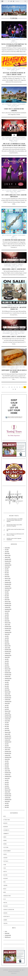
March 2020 (7, 689)
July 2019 (7, 705)
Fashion (5, 857)
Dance (4, 837)
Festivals (5, 861)
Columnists (14, 264)
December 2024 (8, 582)
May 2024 (7, 595)
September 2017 (8, 741)
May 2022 (7, 639)
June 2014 (7, 805)
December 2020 (8, 672)
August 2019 (7, 703)
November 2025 (8, 561)
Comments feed (8, 935)
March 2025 (7, 576)
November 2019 (8, 697)
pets (4, 899)
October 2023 (7, 607)
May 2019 (7, 707)
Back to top (13, 973)
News (24, 39)
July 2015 (7, 780)
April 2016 (7, 766)
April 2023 (7, 618)
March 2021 (7, 666)
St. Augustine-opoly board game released (14, 240)
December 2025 (8, 559)
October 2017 (7, 739)
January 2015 (7, 791)
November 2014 (8, 795)
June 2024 (7, 593)
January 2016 (7, 770)
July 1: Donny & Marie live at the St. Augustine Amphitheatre (14, 195)
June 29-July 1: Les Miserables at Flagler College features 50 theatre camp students (14, 144)
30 (11, 387)
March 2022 (7, 643)
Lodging (5, 885)
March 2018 (7, 730)
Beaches (5, 823)
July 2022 (7, 636)
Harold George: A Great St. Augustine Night (14, 269)
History (14, 105)
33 (19, 387)
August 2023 (7, 611)
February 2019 (7, 711)
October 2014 (7, 797)
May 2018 (7, 726)
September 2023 (8, 609)
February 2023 (7, 622)
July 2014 (7, 803)
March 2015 (7, 787)
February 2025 (7, 578)
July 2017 (7, 743)
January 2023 (7, 624)
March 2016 (7, 768)
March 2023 (7, 620)
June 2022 (7, 638)
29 (9, 387)
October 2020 (7, 676)
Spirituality (6, 916)
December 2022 (8, 626)
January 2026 (7, 557)
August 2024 (7, 590)
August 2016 (7, 759)
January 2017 (7, 749)
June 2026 (7, 551)
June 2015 (7, 782)
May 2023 (7, 616)
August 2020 (7, 680)
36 (13, 389)
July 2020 (7, 682)
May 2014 (7, 807)
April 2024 (7, 597)
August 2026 (7, 547)
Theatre (18, 69)
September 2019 (8, 701)
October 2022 (7, 630)
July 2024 (7, 591)
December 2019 (8, 695)
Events (8, 69)
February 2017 (7, 747)
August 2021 (7, 657)
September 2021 (8, 655)
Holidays (5, 878)
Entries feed (7, 933)
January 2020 (7, 693)
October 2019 (7, 699)
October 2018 (7, 718)
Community (15, 67)
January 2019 (7, 713)
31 (14, 387)
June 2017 (7, 745)
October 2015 (7, 774)
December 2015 (8, 772)
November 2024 (8, 584)
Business (5, 826)
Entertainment (15, 39)
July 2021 (7, 659)
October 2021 (7, 653)
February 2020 (7, 691)
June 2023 (7, 614)
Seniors (5, 913)
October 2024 (7, 586)
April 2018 (7, 728)
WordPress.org (8, 937)
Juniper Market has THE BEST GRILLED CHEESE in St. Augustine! (14, 371)
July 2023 (7, 613)
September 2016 (8, 757)
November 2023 (8, 605)
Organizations (7, 895)
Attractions (8, 39)
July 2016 (7, 761)
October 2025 (7, 563)
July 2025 (7, 568)
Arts (3, 39)
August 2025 (7, 566)
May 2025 (7, 572)
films (16, 333)
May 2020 (7, 686)
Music (21, 39)
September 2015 (8, 776)
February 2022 (7, 645)
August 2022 (7, 634)
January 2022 (7, 647)
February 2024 (7, 601)
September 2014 (8, 799)
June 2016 (7, 763)
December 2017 (8, 736)
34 (22, 387)
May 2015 (7, 784)
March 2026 (7, 553)
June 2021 (7, 661)
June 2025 (7, 570)
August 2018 (7, 720)
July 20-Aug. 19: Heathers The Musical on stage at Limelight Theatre (14, 73)
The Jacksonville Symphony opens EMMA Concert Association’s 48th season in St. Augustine (14, 520)
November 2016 (8, 753)
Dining (5, 840)
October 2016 (7, 755)
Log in (6, 931)
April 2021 (7, 664)
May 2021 (7, 663)
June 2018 (7, 724)
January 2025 (7, 580)
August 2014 (7, 801)
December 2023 (8, 603)
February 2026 (7, 555)
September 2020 (8, 678)
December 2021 (8, 649)
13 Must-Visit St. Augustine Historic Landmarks (14, 109)
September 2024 (8, 588)
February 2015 (7, 789)
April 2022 (7, 641)
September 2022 (8, 632)
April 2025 (7, 574)
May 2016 (7, 764)
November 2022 (8, 628)
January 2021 (7, 670)
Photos (5, 902)
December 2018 (8, 714)
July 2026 (7, 549)
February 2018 (7, 732)
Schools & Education (20, 138)
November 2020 (8, 674)
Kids (7, 138)
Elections (5, 847)
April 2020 (7, 688)
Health (5, 871)
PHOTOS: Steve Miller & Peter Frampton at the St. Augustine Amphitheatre (14, 45)
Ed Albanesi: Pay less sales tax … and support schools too (14, 308)
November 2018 (8, 716)
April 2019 (7, 709)
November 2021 (8, 651)
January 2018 (7, 734)
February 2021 (7, 668)
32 (17, 387)
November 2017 (8, 737)
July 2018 (7, 722)
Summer (13, 40)
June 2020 (7, 684)
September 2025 (8, 564)
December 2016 (8, 751)
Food (21, 366)
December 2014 (8, 793)
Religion (5, 906)
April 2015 (7, 786)
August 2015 (7, 778)
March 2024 (7, 599)
